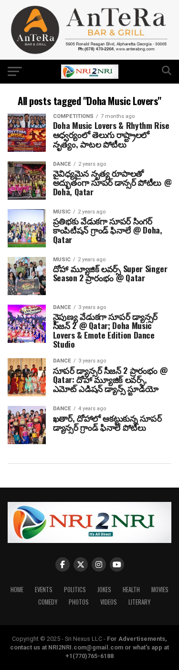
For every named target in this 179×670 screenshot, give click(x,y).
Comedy (47, 601)
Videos (108, 601)
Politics (75, 589)
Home (17, 589)
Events (44, 589)
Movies (159, 589)
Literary (139, 601)
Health (131, 589)
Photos (79, 601)
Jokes (104, 589)
